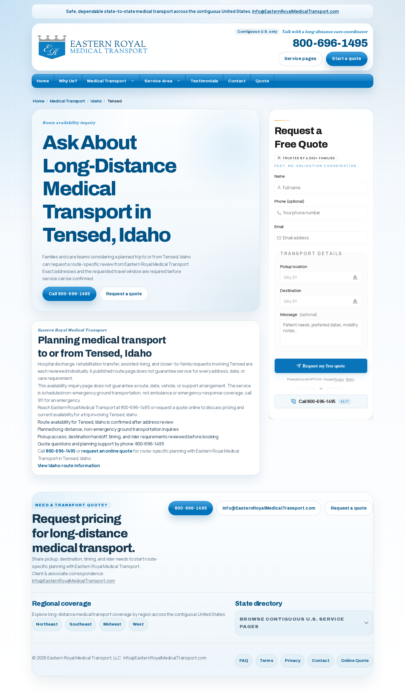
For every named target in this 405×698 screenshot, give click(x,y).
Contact (237, 81)
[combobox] (321, 277)
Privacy (339, 379)
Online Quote (355, 660)
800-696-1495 (330, 43)
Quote (262, 81)
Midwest (112, 624)
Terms (350, 379)
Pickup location (293, 266)
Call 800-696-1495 (69, 293)
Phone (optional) (289, 201)
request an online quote (106, 451)
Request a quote (124, 293)
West (138, 624)
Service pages (300, 58)
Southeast (80, 624)
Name (279, 176)
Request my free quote (324, 365)
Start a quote (346, 58)
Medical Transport (67, 101)
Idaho (96, 101)
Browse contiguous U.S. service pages (292, 622)
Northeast (47, 624)
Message (298, 314)
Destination (290, 290)
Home (43, 81)
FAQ (243, 660)
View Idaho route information (69, 465)
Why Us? (68, 81)
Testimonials (204, 81)
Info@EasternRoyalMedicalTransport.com (295, 11)
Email (279, 226)
